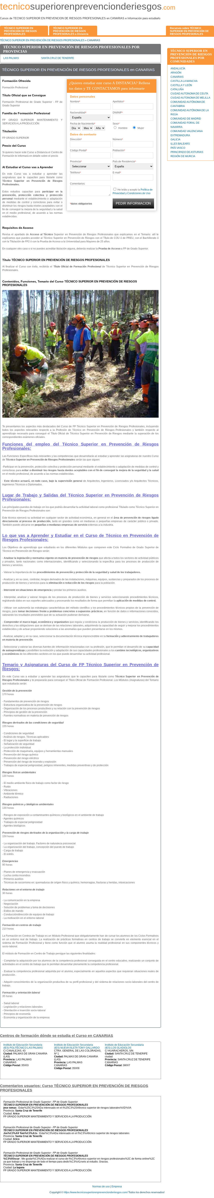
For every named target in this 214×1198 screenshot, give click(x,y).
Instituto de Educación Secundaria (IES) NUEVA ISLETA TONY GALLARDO (76, 1046)
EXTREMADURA (180, 135)
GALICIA (175, 139)
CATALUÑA (177, 89)
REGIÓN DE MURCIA (183, 156)
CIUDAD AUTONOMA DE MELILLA (190, 97)
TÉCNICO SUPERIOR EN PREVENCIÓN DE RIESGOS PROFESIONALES (42, 40)
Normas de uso (101, 1186)
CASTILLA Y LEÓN (181, 85)
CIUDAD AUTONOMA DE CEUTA (189, 93)
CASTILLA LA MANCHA (184, 81)
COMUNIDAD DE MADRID (186, 118)
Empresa (117, 1186)
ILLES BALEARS (180, 143)
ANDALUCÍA (178, 68)
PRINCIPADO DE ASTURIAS (187, 152)
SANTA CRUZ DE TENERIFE (57, 58)
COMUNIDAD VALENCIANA (187, 131)
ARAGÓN (176, 72)
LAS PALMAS (11, 58)
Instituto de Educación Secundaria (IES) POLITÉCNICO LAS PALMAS (23, 1046)
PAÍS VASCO (178, 147)
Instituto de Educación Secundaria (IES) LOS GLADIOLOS (124, 1046)
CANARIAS (177, 76)
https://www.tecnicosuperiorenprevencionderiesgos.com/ (96, 1192)
